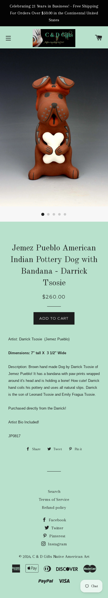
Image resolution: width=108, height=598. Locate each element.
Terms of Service (54, 499)
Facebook (57, 519)
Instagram (57, 544)
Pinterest (56, 536)
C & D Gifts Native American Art (60, 556)
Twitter (56, 527)
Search (54, 491)
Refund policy (54, 507)
